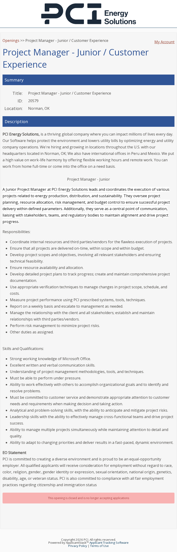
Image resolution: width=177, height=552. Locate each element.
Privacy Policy (77, 546)
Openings (11, 40)
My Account (164, 41)
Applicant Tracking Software (109, 542)
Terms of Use (99, 546)
